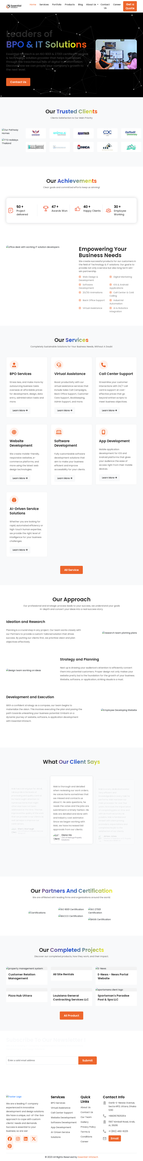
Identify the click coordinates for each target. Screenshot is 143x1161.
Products (70, 4)
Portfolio (56, 4)
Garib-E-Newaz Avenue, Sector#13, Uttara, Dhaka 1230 (122, 1106)
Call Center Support (62, 1112)
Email (115, 1138)
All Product (71, 1016)
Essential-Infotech (88, 1157)
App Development (61, 1127)
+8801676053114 (117, 1115)
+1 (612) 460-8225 (118, 1131)
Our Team (86, 1117)
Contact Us (105, 6)
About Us (85, 1107)
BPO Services (58, 1103)
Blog (80, 4)
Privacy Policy (88, 1127)
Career (117, 4)
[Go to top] (130, 1148)
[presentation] (59, 861)
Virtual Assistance (60, 1107)
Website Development (63, 1117)
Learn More (19, 410)
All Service (71, 570)
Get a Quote (130, 6)
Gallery (85, 1122)
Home (33, 4)
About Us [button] (91, 4)
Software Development (64, 1122)
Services (44, 4)
